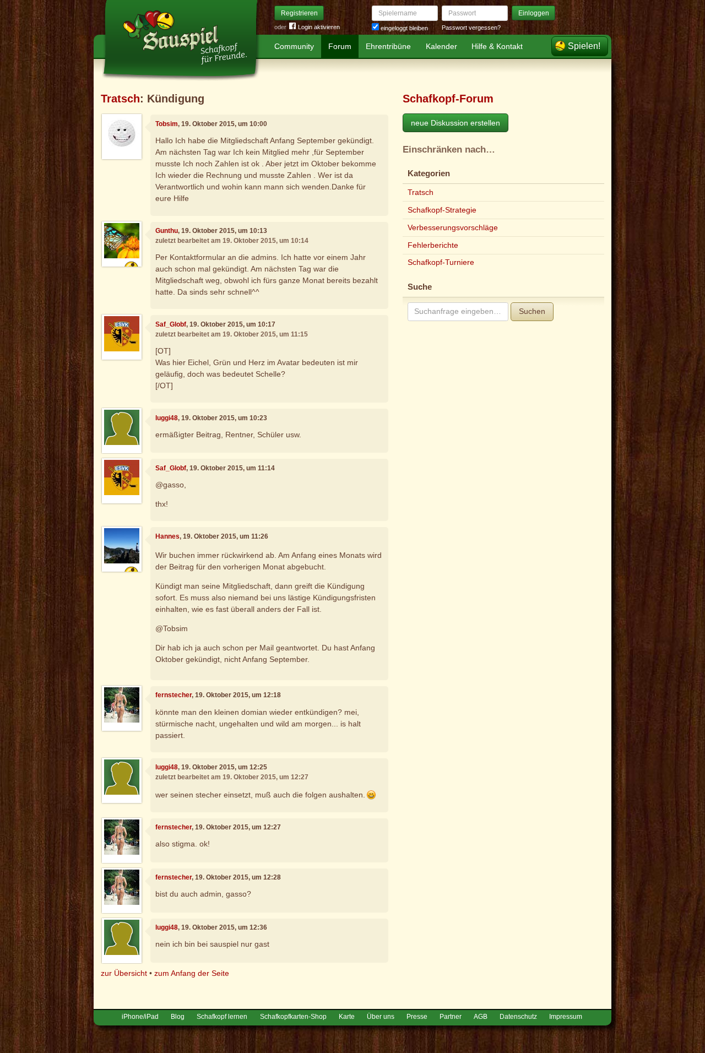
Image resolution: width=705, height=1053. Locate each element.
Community (294, 46)
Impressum (565, 1017)
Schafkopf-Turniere (441, 262)
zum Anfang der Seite (191, 973)
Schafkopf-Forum (448, 99)
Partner (451, 1017)
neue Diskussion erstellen (455, 122)
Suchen (532, 311)
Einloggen (533, 13)
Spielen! (584, 46)
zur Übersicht (124, 973)
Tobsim (166, 124)
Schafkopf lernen (222, 1017)
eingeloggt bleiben (403, 28)
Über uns (380, 1017)
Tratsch (120, 99)
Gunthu (166, 231)
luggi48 (166, 418)
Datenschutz (518, 1017)
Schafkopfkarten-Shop (293, 1017)
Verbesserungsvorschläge (453, 227)
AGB (480, 1017)
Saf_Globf (170, 324)
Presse (416, 1017)
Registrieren (299, 13)
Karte (347, 1017)
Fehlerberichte (433, 245)
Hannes (167, 536)
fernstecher (173, 695)
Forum (339, 46)
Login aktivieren (319, 27)
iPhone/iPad (140, 1017)
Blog (178, 1017)
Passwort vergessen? (471, 27)
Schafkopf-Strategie (442, 209)
